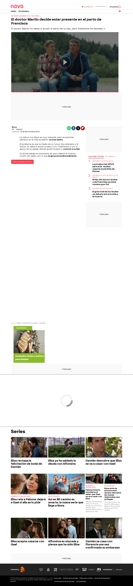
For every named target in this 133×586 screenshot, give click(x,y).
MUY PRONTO (54, 496)
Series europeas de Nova (22, 162)
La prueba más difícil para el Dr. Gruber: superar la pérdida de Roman (103, 167)
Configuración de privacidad (64, 581)
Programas (23, 11)
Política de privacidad (70, 578)
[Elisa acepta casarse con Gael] (29, 528)
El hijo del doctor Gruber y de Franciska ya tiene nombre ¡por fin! (105, 182)
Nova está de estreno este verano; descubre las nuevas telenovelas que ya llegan (112, 493)
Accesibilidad (81, 581)
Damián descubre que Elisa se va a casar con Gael (104, 462)
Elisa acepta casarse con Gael (27, 543)
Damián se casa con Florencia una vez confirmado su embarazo (103, 544)
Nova (13, 323)
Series (13, 11)
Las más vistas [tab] (96, 156)
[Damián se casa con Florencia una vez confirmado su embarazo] (104, 528)
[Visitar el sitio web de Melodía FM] (99, 569)
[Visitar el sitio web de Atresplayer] (109, 569)
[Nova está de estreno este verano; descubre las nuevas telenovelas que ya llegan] (113, 479)
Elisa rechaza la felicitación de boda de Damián (26, 463)
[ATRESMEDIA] (17, 569)
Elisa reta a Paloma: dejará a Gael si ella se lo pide (28, 501)
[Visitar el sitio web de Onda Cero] (84, 569)
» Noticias (41, 323)
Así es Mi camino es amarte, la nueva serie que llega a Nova (65, 502)
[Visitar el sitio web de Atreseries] (77, 569)
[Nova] (24, 7)
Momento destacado (102, 161)
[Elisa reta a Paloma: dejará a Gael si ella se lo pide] (29, 484)
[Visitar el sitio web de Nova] (63, 569)
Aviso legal (57, 578)
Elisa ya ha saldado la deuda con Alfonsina (62, 462)
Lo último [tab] (110, 156)
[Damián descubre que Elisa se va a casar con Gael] (104, 447)
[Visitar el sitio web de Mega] (70, 569)
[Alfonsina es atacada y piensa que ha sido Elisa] (66, 528)
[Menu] (119, 11)
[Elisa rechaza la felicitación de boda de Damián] (29, 447)
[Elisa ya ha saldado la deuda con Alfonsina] (66, 447)
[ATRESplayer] (115, 7)
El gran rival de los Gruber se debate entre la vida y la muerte (105, 194)
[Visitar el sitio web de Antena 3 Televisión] (41, 569)
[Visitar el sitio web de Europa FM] (92, 569)
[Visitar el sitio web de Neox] (55, 569)
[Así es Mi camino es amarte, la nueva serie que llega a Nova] (66, 484)
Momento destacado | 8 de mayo (105, 176)
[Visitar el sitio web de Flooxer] (119, 569)
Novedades (109, 486)
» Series (18, 323)
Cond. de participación (102, 578)
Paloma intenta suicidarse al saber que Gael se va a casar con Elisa (94, 494)
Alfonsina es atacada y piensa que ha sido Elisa (63, 543)
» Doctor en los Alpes (30, 323)
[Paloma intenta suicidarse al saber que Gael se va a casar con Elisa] (94, 479)
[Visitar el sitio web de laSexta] (48, 569)
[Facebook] (13, 129)
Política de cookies (86, 578)
